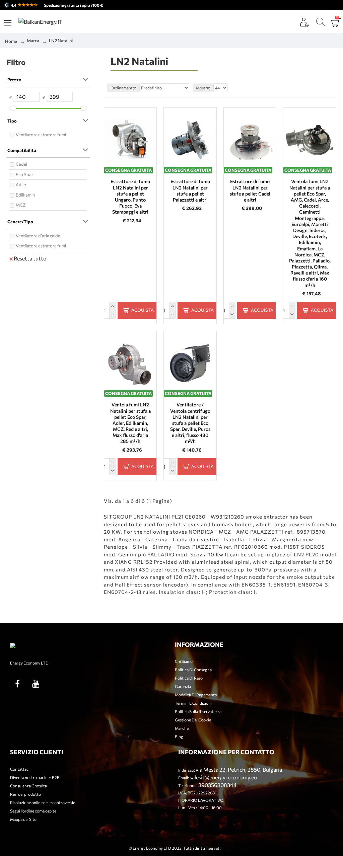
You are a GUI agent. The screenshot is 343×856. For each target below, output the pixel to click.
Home (11, 41)
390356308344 (217, 785)
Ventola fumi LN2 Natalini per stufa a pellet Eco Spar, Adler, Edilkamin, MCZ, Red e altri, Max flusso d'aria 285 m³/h (130, 423)
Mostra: (203, 87)
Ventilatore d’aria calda (38, 235)
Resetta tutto (30, 258)
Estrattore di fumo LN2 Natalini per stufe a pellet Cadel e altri (250, 190)
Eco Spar (24, 174)
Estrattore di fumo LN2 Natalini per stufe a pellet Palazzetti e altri (190, 190)
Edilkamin (25, 195)
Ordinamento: (123, 87)
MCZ (21, 205)
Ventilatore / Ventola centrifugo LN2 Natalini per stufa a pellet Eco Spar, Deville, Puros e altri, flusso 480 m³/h (190, 423)
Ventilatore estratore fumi (41, 134)
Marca (33, 40)
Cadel (21, 164)
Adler (21, 184)
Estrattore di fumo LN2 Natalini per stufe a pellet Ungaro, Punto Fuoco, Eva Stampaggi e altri (130, 196)
